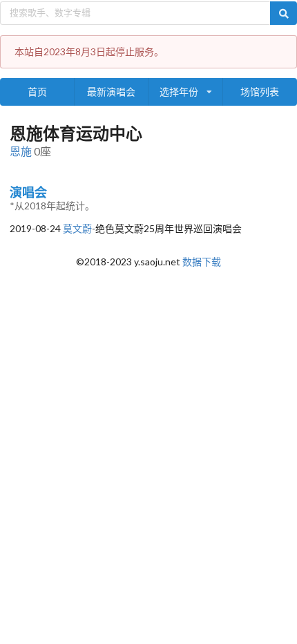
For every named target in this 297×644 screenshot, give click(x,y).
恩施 (21, 151)
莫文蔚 (77, 228)
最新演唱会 (111, 91)
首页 (37, 91)
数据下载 (201, 261)
